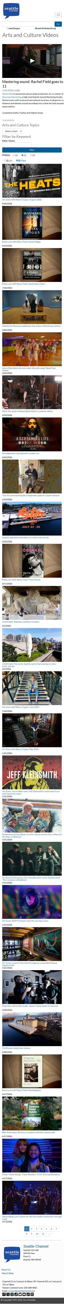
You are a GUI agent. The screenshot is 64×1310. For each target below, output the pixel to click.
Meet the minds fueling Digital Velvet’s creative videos (27, 411)
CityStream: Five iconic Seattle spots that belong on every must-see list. (29, 665)
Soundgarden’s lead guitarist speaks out (20, 453)
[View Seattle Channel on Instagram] (12, 1294)
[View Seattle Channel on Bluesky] (20, 1294)
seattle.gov (14, 28)
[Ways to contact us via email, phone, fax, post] (32, 1294)
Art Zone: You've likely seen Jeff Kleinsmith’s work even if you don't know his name (31, 792)
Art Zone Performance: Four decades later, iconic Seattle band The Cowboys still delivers (31, 878)
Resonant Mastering (11, 97)
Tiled (23, 160)
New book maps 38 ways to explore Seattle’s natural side (28, 1132)
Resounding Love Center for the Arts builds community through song (32, 1217)
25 (25, 155)
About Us (5, 1269)
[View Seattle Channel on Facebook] (4, 1294)
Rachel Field (7, 94)
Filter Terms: (8, 140)
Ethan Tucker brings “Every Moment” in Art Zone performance (31, 1174)
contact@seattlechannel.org (21, 1291)
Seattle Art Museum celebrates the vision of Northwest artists (31, 326)
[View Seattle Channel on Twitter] (8, 1294)
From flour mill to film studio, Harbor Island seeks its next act (30, 1006)
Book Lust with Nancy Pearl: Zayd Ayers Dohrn (23, 284)
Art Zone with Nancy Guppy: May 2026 (20, 749)
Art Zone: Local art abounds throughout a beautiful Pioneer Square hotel (29, 964)
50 (33, 155)
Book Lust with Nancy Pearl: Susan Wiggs (21, 242)
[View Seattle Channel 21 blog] (28, 1294)
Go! (58, 24)
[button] (32, 60)
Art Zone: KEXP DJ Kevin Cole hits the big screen (25, 921)
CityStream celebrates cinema (16, 1048)
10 (16, 155)
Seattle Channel (35, 1246)
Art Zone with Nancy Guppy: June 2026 (20, 707)
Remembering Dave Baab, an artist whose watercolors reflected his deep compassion (32, 835)
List (10, 160)
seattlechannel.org (46, 28)
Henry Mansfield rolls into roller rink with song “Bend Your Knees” (29, 369)
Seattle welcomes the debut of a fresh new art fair (25, 537)
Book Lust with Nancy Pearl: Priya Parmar (21, 579)
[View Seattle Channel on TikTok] (16, 1294)
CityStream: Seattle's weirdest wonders (20, 622)
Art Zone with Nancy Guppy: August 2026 (22, 199)
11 (43, 1234)
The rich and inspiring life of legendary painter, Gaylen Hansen (31, 495)
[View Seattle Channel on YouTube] (24, 1294)
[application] (32, 61)
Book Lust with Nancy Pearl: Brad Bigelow (21, 1090)
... (48, 1234)
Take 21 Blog (7, 1273)
